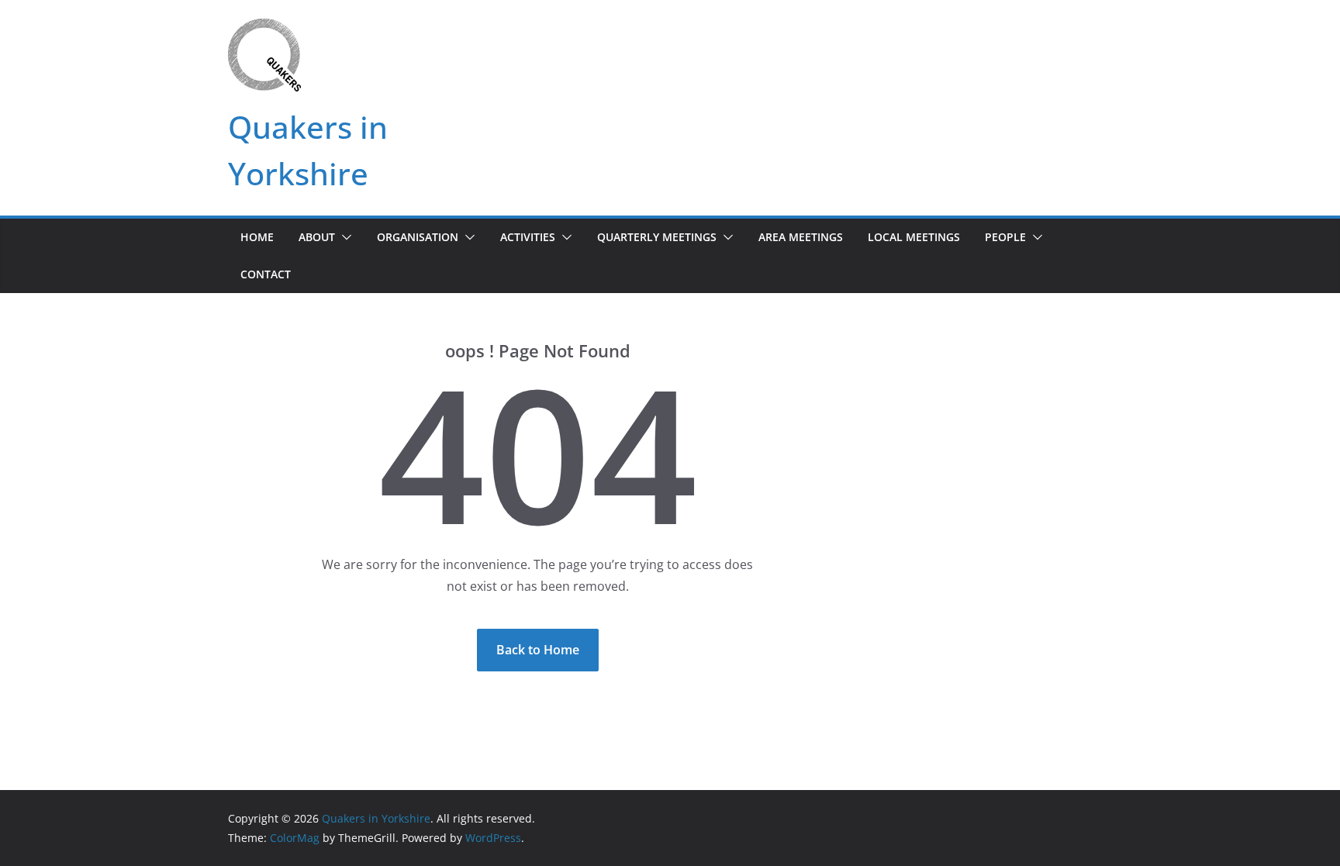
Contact (265, 274)
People (1005, 236)
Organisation (417, 236)
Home (257, 236)
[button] (343, 237)
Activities (527, 236)
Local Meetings (914, 236)
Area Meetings (800, 236)
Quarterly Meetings (657, 236)
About (317, 236)
